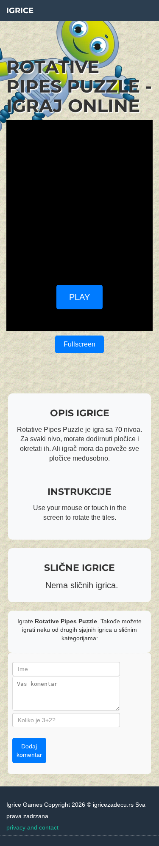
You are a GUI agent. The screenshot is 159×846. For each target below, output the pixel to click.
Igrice (19, 10)
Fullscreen (79, 344)
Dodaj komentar (29, 750)
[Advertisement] (79, 199)
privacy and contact (32, 827)
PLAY (79, 297)
